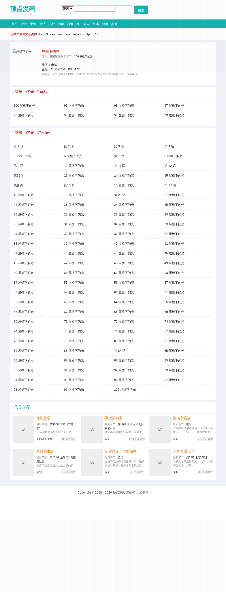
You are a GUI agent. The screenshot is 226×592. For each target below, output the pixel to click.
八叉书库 (142, 492)
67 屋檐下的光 (74, 311)
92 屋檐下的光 (124, 370)
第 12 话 (170, 165)
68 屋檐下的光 (124, 311)
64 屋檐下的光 (124, 302)
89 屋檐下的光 (174, 360)
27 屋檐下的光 (74, 214)
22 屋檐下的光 (24, 204)
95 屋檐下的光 (74, 115)
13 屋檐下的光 (74, 175)
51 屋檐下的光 (74, 273)
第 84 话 (120, 350)
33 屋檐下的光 (174, 224)
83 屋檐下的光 (74, 350)
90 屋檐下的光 (24, 370)
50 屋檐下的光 (24, 273)
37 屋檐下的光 (174, 234)
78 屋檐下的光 (24, 341)
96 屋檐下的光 (24, 115)
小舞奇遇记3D (184, 451)
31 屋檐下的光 (74, 224)
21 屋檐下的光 (174, 195)
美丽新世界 (45, 451)
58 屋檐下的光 (24, 292)
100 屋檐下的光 (24, 105)
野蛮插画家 (113, 418)
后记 (120, 457)
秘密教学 (43, 418)
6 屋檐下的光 (73, 156)
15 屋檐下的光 (174, 175)
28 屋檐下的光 (124, 214)
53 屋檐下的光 (174, 273)
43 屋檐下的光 (74, 253)
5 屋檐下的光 (23, 156)
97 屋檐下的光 (174, 105)
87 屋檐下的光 (74, 360)
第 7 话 (119, 156)
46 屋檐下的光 (24, 263)
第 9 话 (18, 165)
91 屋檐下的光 (74, 370)
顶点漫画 (119, 492)
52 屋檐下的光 (124, 273)
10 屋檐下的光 (74, 165)
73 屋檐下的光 (174, 321)
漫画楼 (130, 492)
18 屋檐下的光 (24, 195)
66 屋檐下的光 (24, 311)
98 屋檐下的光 (124, 105)
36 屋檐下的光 (124, 234)
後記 (189, 424)
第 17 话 (170, 185)
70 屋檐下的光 (24, 321)
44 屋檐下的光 (124, 253)
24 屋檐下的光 (124, 204)
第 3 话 (119, 146)
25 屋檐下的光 (174, 204)
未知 (107, 438)
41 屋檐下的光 (174, 243)
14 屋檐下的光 (124, 175)
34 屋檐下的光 (24, 234)
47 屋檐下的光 (74, 263)
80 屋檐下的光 (124, 341)
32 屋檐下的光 (124, 224)
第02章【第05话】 (197, 457)
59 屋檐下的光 (74, 292)
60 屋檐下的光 (124, 292)
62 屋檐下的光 (24, 302)
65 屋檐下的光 (174, 302)
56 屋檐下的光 (124, 282)
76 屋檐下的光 (124, 331)
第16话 (69, 185)
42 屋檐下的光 (24, 253)
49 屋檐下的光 (174, 263)
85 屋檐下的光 (174, 350)
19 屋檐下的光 (74, 195)
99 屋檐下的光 (74, 105)
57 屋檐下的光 (174, 282)
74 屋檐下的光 (24, 331)
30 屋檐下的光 (24, 224)
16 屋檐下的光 (124, 185)
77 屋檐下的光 (174, 331)
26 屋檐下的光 (24, 214)
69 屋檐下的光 (174, 311)
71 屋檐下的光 (74, 321)
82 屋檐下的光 (24, 350)
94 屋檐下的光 (124, 115)
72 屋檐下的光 (124, 321)
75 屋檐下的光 (74, 331)
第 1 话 (18, 146)
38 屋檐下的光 (24, 243)
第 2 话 (69, 146)
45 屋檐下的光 (174, 253)
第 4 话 (169, 146)
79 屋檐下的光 (74, 341)
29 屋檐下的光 (174, 214)
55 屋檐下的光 (74, 282)
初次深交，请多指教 (121, 451)
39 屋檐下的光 (74, 243)
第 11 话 (119, 165)
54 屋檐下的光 (24, 282)
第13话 (18, 175)
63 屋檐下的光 (74, 302)
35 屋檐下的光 (74, 234)
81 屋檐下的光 (174, 341)
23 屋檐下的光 (74, 204)
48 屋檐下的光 (124, 263)
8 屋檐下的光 (173, 156)
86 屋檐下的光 (24, 360)
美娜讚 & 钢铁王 (45, 438)
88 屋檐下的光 (124, 360)
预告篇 (18, 185)
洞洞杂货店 (182, 418)
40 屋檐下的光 (124, 243)
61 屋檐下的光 (174, 292)
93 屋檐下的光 (174, 115)
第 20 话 (120, 195)
